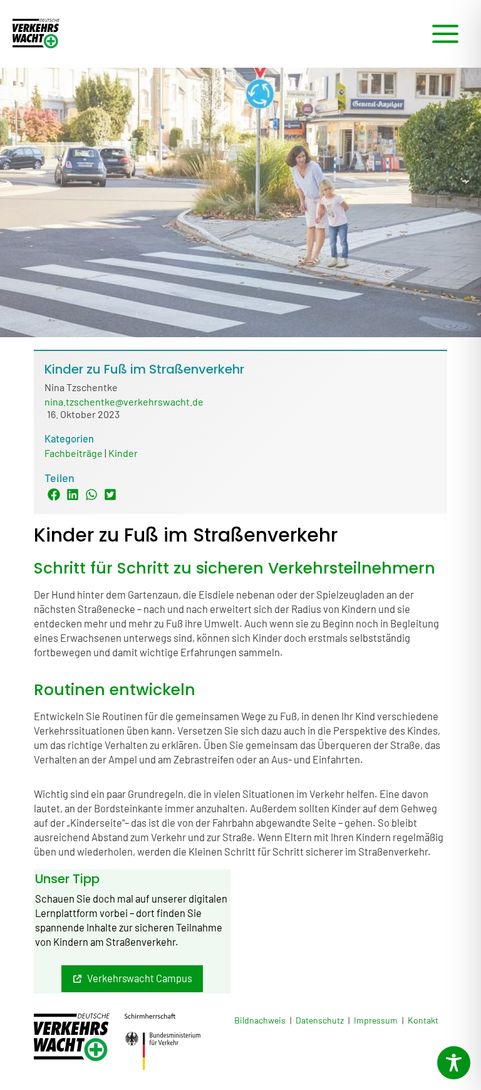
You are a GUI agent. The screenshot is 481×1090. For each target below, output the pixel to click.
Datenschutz (320, 1020)
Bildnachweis (260, 1020)
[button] (132, 978)
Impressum (376, 1020)
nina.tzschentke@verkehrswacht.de (124, 401)
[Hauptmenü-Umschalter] (445, 34)
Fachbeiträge (73, 453)
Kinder (123, 453)
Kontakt (423, 1020)
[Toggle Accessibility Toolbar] (454, 1063)
